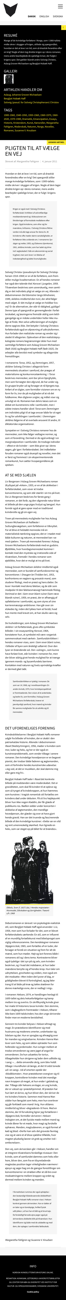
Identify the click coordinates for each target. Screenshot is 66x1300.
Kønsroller (39, 122)
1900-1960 (9, 115)
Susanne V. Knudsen (25, 130)
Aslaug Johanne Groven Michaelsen (23, 94)
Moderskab (20, 126)
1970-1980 (15, 119)
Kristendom (19, 122)
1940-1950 (21, 115)
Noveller (49, 126)
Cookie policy (33, 1292)
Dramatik (27, 119)
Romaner (8, 130)
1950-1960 (33, 115)
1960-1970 (45, 115)
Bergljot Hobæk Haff (14, 98)
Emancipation (40, 119)
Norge (40, 126)
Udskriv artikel (56, 142)
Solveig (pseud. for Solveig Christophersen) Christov (31, 102)
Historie (8, 122)
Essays (52, 119)
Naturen (31, 126)
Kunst (30, 122)
